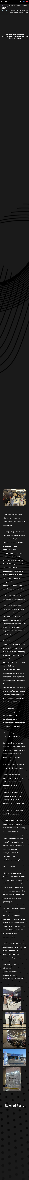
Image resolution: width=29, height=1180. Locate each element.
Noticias (15, 32)
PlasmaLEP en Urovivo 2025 (12, 1130)
